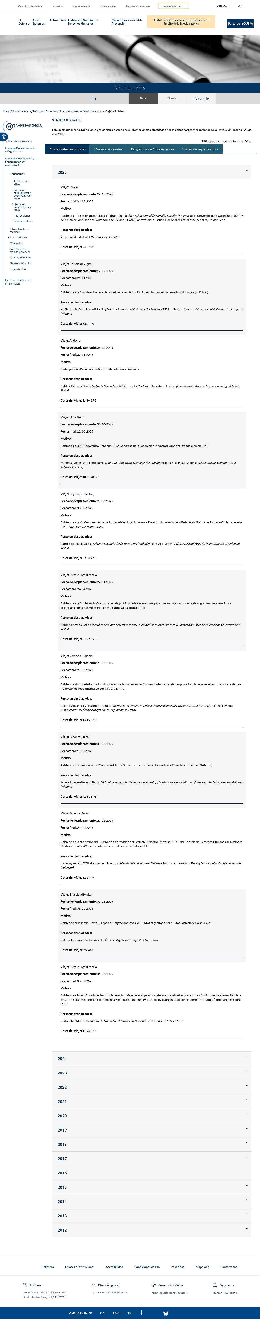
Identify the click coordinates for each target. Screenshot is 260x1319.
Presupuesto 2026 (21, 183)
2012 (62, 1230)
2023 (62, 1073)
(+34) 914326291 (56, 1297)
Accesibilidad (114, 1267)
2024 (62, 1058)
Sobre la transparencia (18, 141)
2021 (62, 1101)
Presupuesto (17, 173)
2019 (62, 1130)
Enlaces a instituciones (80, 1267)
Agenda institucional (30, 5)
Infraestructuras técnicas (19, 230)
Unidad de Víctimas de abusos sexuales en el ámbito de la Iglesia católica (181, 21)
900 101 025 (47, 1292)
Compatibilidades (20, 257)
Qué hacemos (39, 21)
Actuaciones (58, 20)
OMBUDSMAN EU (80, 1313)
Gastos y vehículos (21, 263)
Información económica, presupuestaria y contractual (67, 111)
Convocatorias (172, 5)
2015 (62, 1187)
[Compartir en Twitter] (83, 98)
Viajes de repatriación (200, 149)
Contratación (18, 268)
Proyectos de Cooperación (152, 149)
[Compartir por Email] (105, 98)
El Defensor (24, 21)
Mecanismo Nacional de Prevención (127, 21)
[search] (219, 5)
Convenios (16, 243)
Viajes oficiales (114, 111)
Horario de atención (138, 5)
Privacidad (178, 1267)
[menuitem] (33, 5)
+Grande (201, 98)
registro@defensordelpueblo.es (170, 1292)
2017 (62, 1158)
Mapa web (202, 1267)
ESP (240, 5)
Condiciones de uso (147, 1267)
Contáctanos (228, 1267)
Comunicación (81, 5)
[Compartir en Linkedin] (94, 98)
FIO (102, 1313)
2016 (62, 1173)
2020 (62, 1115)
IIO (129, 1313)
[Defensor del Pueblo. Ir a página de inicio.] (10, 23)
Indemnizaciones (23, 221)
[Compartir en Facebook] (72, 98)
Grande (172, 98)
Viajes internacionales (68, 149)
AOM (116, 1313)
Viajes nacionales (108, 149)
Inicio (6, 111)
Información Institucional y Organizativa (20, 149)
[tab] (72, 98)
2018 (62, 1144)
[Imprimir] (117, 98)
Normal (143, 98)
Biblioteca (47, 1267)
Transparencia (108, 5)
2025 (62, 172)
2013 (62, 1215)
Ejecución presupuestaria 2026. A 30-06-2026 (22, 194)
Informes (57, 5)
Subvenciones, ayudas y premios (20, 250)
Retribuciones (22, 215)
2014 (62, 1201)
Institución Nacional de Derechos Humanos (83, 21)
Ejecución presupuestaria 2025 (22, 207)
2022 (62, 1087)
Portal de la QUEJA (240, 23)
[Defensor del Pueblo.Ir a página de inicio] (26, 1266)
